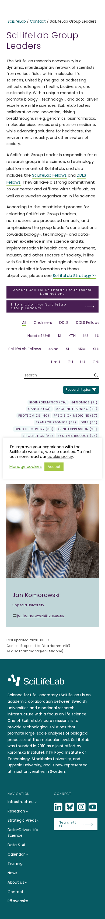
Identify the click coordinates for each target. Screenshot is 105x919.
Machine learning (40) (76, 409)
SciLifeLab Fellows (49, 175)
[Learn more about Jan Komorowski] (52, 555)
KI (59, 335)
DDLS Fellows (87, 322)
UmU (55, 362)
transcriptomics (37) (56, 422)
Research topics (78, 390)
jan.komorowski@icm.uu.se (40, 615)
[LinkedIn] (59, 807)
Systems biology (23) (77, 436)
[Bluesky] (70, 807)
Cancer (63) (39, 409)
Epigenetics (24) (38, 436)
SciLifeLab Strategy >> (74, 275)
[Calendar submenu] (27, 854)
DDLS (63, 322)
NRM (82, 349)
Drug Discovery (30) (34, 429)
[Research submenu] (27, 811)
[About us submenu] (26, 882)
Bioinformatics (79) (48, 402)
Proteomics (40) (33, 415)
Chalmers (43, 322)
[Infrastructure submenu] (35, 802)
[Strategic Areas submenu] (38, 820)
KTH (72, 335)
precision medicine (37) (75, 415)
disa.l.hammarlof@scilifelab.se (36, 651)
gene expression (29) (77, 429)
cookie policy (60, 456)
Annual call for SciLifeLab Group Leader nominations (52, 292)
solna (53, 349)
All (24, 322)
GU (70, 362)
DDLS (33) (89, 422)
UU (82, 362)
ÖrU (96, 362)
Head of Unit (39, 335)
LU (97, 335)
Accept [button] (54, 466)
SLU (96, 349)
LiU (85, 335)
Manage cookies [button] (25, 466)
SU (68, 349)
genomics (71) (84, 402)
